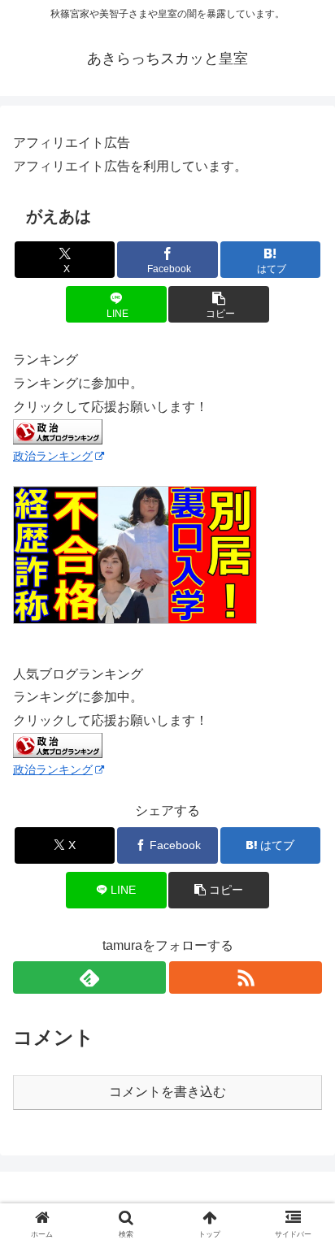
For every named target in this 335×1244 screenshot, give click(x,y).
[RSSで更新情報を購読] (245, 977)
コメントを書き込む (167, 1092)
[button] (218, 304)
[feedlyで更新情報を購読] (89, 977)
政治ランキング (53, 455)
